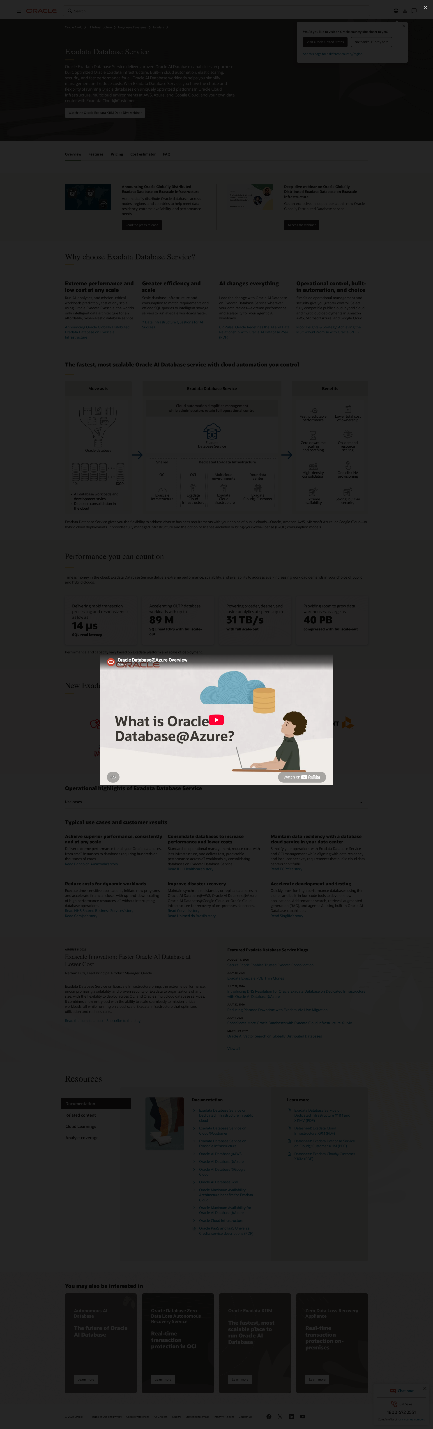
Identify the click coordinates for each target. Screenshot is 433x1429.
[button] (425, 7)
